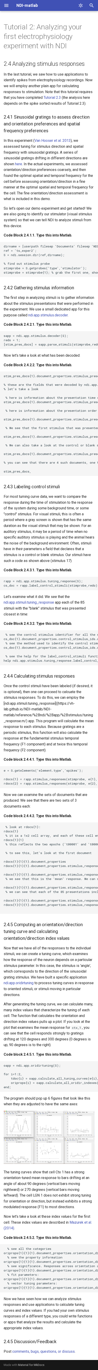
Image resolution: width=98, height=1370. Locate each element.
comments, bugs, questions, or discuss (43, 1351)
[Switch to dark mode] (80, 5)
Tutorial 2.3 (52, 97)
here (18, 164)
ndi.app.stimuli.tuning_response (29, 602)
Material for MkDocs (31, 1365)
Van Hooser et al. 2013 (52, 140)
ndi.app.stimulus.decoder (48, 315)
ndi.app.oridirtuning (19, 983)
